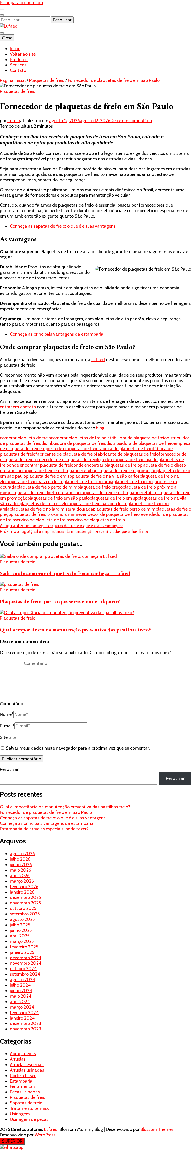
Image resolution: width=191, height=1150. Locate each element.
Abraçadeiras (23, 1053)
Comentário (11, 703)
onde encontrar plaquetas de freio (106, 465)
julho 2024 (20, 985)
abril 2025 (19, 936)
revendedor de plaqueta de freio (108, 514)
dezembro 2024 (25, 957)
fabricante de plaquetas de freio (127, 454)
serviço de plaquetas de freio (97, 520)
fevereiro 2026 (24, 886)
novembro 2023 (25, 1029)
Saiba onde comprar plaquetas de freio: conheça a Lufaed (65, 573)
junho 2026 (21, 864)
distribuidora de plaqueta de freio (73, 443)
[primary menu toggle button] (2, 33)
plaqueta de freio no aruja (88, 481)
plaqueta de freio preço (100, 487)
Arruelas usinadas (27, 1070)
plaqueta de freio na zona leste (33, 481)
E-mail (7, 726)
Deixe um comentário (131, 120)
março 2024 (22, 1007)
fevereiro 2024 (24, 1012)
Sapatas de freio (26, 1103)
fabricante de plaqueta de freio (65, 454)
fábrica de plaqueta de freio (125, 448)
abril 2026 (20, 875)
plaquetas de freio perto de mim (124, 509)
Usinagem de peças (29, 1119)
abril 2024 (20, 1001)
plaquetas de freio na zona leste (96, 503)
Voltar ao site (23, 54)
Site (4, 737)
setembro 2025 (25, 914)
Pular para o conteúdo (21, 2)
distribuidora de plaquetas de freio (140, 443)
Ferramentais (23, 1086)
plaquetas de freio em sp (114, 498)
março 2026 (22, 881)
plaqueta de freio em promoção (126, 470)
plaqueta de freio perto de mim (47, 487)
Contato (18, 70)
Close (7, 38)
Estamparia (21, 1081)
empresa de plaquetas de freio (68, 448)
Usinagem (20, 1114)
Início (15, 48)
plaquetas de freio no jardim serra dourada (51, 509)
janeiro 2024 (22, 1018)
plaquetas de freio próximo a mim (44, 514)
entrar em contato (18, 407)
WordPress (45, 1135)
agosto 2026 (22, 853)
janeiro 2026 (22, 892)
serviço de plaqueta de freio (42, 520)
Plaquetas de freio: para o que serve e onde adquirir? (60, 601)
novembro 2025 (25, 903)
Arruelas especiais (27, 1064)
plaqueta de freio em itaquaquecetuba (57, 470)
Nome (6, 714)
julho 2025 (20, 925)
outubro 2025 (23, 908)
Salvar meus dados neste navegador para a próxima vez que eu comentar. (78, 748)
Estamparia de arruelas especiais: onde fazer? (44, 828)
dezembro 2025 (25, 897)
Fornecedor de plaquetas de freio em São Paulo (46, 812)
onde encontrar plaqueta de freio (41, 465)
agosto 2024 (22, 979)
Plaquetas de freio (17, 91)
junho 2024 (21, 990)
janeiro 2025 (22, 952)
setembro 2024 (25, 974)
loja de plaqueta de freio (120, 459)
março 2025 (22, 941)
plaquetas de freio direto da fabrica (43, 492)
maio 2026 (20, 870)
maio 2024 (20, 996)
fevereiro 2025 (24, 947)
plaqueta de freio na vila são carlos (106, 476)
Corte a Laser (23, 1075)
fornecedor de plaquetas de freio (65, 459)
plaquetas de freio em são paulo (58, 498)
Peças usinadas (25, 1092)
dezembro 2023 (25, 1023)
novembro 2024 (25, 963)
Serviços (18, 65)
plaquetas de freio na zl (42, 503)
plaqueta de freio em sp (49, 476)
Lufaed (98, 359)
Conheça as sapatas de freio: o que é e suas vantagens (63, 226)
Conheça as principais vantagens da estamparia (56, 334)
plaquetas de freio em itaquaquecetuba (116, 492)
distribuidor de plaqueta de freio (135, 438)
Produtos (19, 59)
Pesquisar (9, 769)
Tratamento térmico (29, 1108)
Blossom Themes (157, 1129)
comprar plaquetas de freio (77, 438)
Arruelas (18, 1059)
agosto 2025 (22, 919)
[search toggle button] (2, 15)
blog (100, 428)
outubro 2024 (23, 968)
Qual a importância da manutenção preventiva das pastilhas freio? (75, 629)
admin (13, 120)
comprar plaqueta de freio (25, 438)
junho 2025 (21, 930)
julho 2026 (20, 859)
